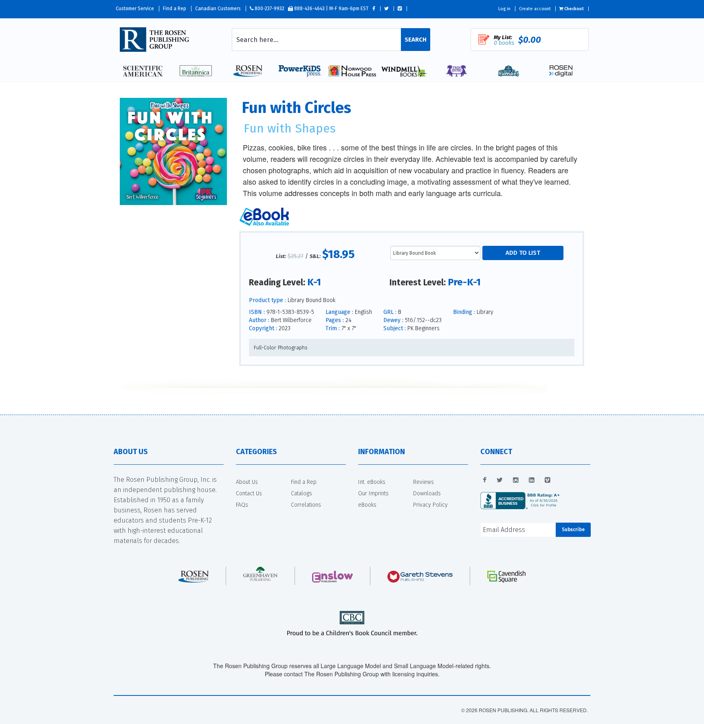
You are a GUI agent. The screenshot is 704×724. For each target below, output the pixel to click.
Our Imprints (373, 493)
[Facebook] (484, 480)
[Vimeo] (547, 480)
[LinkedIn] (531, 480)
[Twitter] (499, 480)
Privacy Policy (430, 504)
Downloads (427, 493)
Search (416, 39)
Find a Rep (174, 8)
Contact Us (249, 493)
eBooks (367, 504)
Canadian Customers (218, 8)
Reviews (423, 482)
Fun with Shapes (290, 128)
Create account (535, 8)
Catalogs (301, 493)
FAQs (242, 504)
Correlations (306, 504)
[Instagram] (515, 480)
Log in (504, 8)
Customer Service (135, 8)
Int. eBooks (371, 482)
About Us (247, 482)
